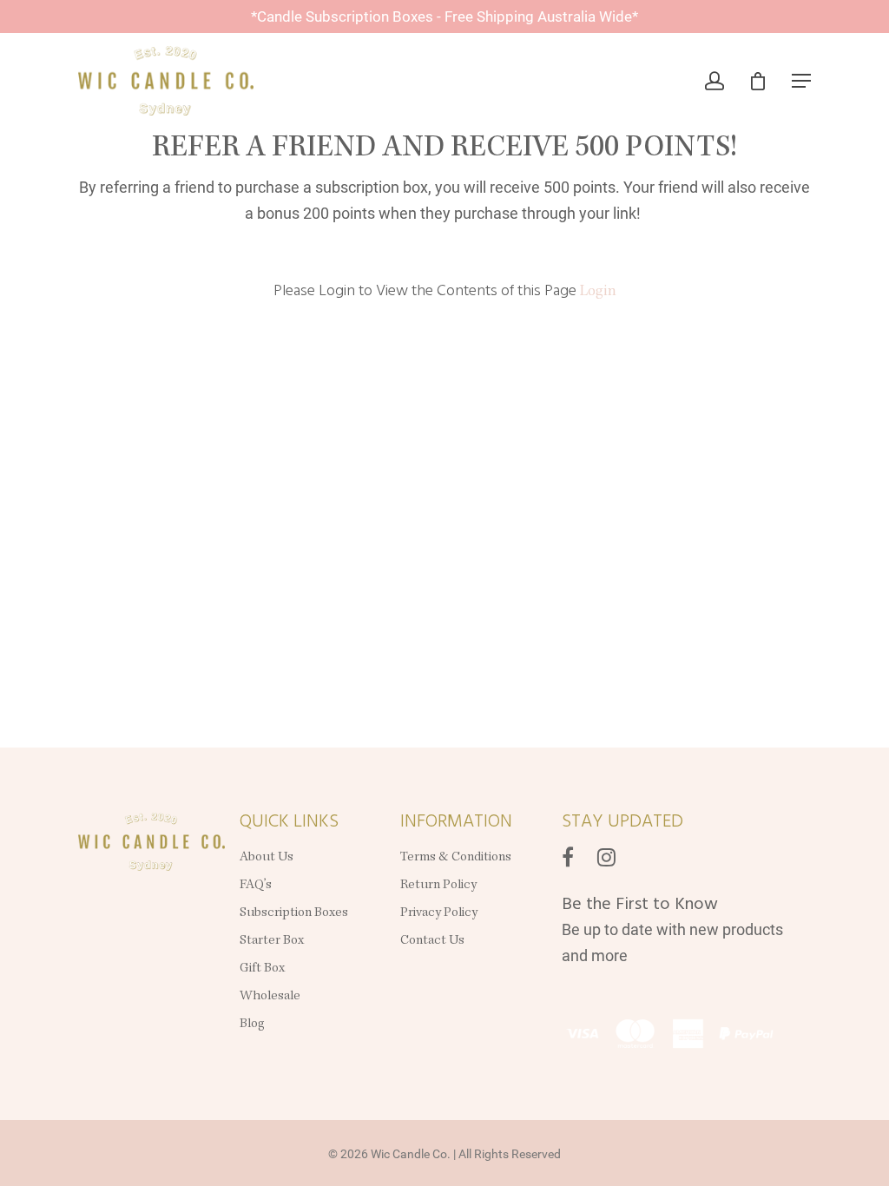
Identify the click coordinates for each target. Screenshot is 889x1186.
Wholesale (270, 997)
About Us (266, 858)
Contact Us (432, 941)
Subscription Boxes (294, 913)
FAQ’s (256, 886)
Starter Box (272, 941)
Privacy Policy (440, 913)
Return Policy (438, 886)
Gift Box (262, 969)
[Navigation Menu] (801, 80)
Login (598, 292)
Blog (252, 1024)
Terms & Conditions (455, 858)
